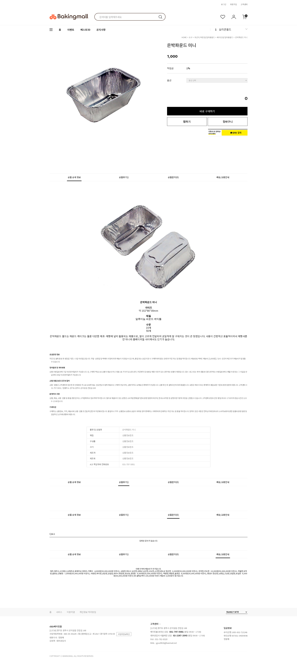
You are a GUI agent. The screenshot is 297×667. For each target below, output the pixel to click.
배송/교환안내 (222, 177)
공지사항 (101, 29)
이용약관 (71, 612)
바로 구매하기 (207, 111)
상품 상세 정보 (74, 177)
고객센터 (244, 4)
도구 (190, 37)
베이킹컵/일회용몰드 (225, 37)
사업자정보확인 (124, 634)
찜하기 (187, 121)
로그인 (223, 4)
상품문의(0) (173, 177)
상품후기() (124, 177)
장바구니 (228, 121)
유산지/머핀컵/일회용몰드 (204, 37)
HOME (184, 37)
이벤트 (70, 29)
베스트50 (85, 29)
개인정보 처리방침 (88, 612)
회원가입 (233, 4)
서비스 (59, 612)
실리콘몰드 (225, 29)
